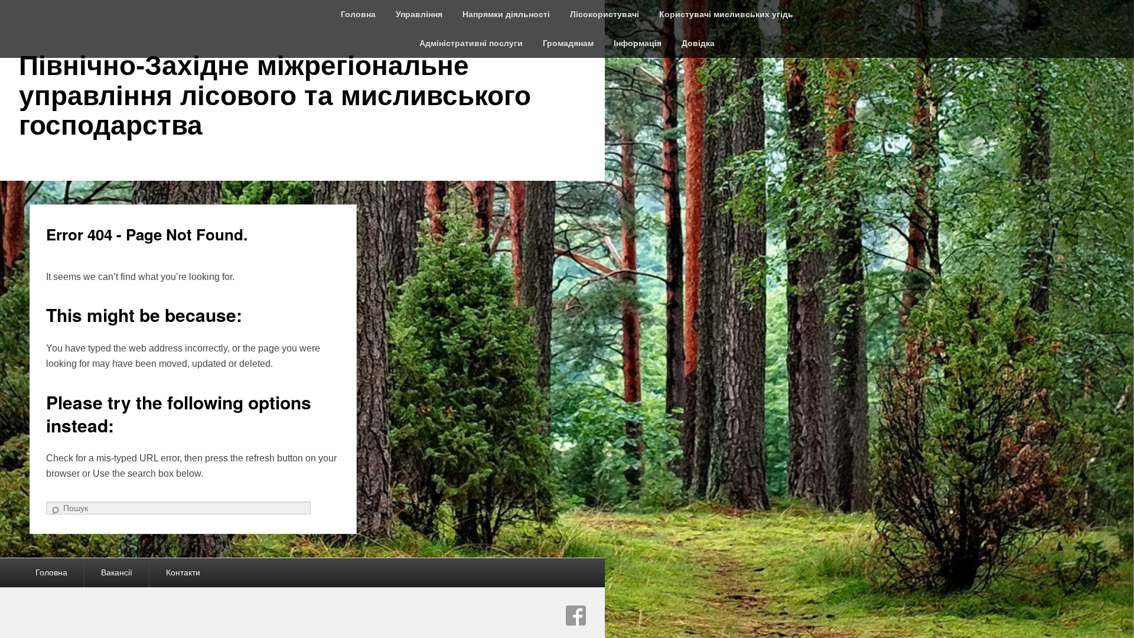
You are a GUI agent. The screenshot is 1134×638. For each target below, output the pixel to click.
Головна (358, 14)
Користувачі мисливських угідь (726, 14)
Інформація (638, 43)
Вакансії (116, 572)
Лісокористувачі (604, 14)
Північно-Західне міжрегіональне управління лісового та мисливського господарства (275, 95)
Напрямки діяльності (506, 14)
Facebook (576, 616)
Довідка (698, 43)
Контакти (183, 572)
